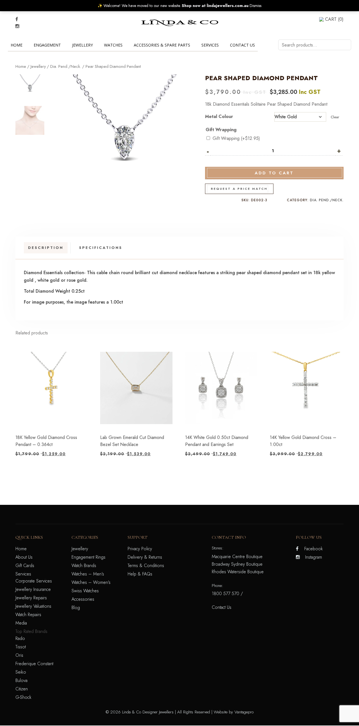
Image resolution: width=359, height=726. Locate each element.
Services (210, 45)
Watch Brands (84, 565)
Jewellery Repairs (31, 598)
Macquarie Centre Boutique (237, 556)
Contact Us (242, 45)
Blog (76, 607)
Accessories (83, 599)
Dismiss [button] (255, 5)
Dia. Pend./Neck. (65, 66)
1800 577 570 (225, 593)
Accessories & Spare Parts (162, 45)
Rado (20, 638)
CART (334, 19)
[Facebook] (16, 19)
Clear (335, 117)
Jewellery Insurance (33, 589)
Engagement (47, 45)
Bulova (21, 680)
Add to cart (274, 173)
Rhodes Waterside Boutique (238, 571)
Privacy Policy (140, 548)
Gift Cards (24, 565)
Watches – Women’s (91, 582)
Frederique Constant (34, 663)
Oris (19, 655)
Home (16, 45)
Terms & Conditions (146, 565)
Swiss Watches (85, 591)
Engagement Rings (88, 557)
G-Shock (23, 697)
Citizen (21, 689)
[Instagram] (17, 26)
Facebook (313, 548)
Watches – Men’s (88, 574)
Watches (113, 45)
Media (21, 623)
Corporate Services (33, 581)
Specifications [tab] (100, 247)
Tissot (20, 647)
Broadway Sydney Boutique (237, 564)
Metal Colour (219, 116)
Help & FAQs (140, 574)
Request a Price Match (239, 188)
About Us (24, 557)
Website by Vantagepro (234, 712)
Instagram (313, 557)
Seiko (20, 672)
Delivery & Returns (145, 557)
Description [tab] (45, 247)
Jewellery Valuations (33, 606)
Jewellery (82, 45)
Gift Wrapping (221, 129)
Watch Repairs (28, 614)
